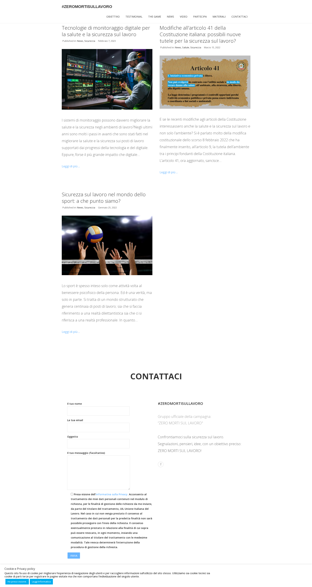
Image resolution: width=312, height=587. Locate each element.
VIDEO (183, 16)
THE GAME (154, 16)
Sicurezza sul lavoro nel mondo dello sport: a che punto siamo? (104, 197)
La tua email (75, 420)
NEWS (170, 16)
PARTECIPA (200, 16)
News (80, 41)
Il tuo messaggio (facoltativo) (86, 453)
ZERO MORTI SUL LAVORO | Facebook (161, 464)
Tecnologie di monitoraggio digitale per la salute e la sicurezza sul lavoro (106, 31)
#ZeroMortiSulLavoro (87, 6)
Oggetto (72, 436)
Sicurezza (89, 41)
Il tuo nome (74, 403)
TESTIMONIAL (133, 16)
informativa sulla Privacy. (112, 494)
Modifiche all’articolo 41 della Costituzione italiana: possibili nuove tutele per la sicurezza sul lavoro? (200, 34)
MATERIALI (219, 16)
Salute (185, 47)
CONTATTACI (239, 16)
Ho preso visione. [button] (17, 581)
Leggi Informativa (41, 581)
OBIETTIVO (113, 16)
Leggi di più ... (71, 166)
